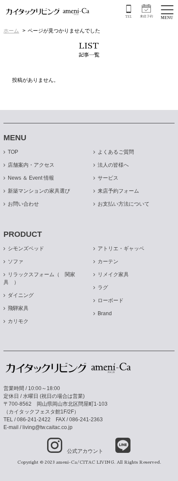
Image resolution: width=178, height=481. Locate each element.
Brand (105, 313)
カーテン (108, 261)
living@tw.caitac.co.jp (47, 427)
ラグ (103, 287)
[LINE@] (117, 446)
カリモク (18, 321)
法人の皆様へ (113, 165)
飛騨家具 (18, 308)
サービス (108, 178)
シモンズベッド (26, 248)
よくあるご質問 (116, 152)
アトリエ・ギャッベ (121, 248)
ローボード (111, 300)
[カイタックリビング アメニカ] (47, 11)
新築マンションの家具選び (39, 191)
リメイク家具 (113, 274)
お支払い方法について (123, 204)
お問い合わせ (23, 204)
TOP (13, 152)
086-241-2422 (34, 419)
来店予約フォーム (118, 191)
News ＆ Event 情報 (31, 178)
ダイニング (21, 295)
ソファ (15, 261)
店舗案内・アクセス (31, 165)
